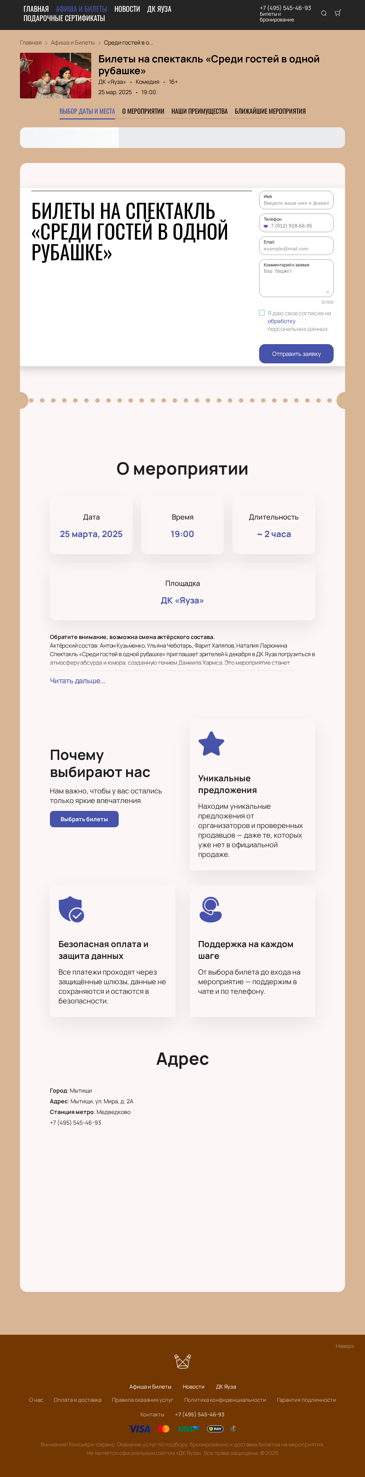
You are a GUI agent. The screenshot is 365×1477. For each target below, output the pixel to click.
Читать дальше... (78, 680)
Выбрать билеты (84, 819)
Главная (36, 8)
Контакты (152, 1414)
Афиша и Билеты (81, 8)
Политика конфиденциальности (225, 1400)
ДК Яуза (159, 8)
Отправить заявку (296, 354)
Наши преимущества (199, 111)
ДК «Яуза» (112, 82)
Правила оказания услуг (143, 1400)
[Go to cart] (338, 13)
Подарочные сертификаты (64, 18)
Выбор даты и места (87, 111)
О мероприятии (143, 111)
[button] (266, 226)
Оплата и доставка (77, 1400)
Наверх (345, 1346)
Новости (127, 8)
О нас (36, 1400)
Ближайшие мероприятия (270, 111)
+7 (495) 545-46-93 (285, 8)
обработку (281, 321)
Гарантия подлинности (306, 1400)
